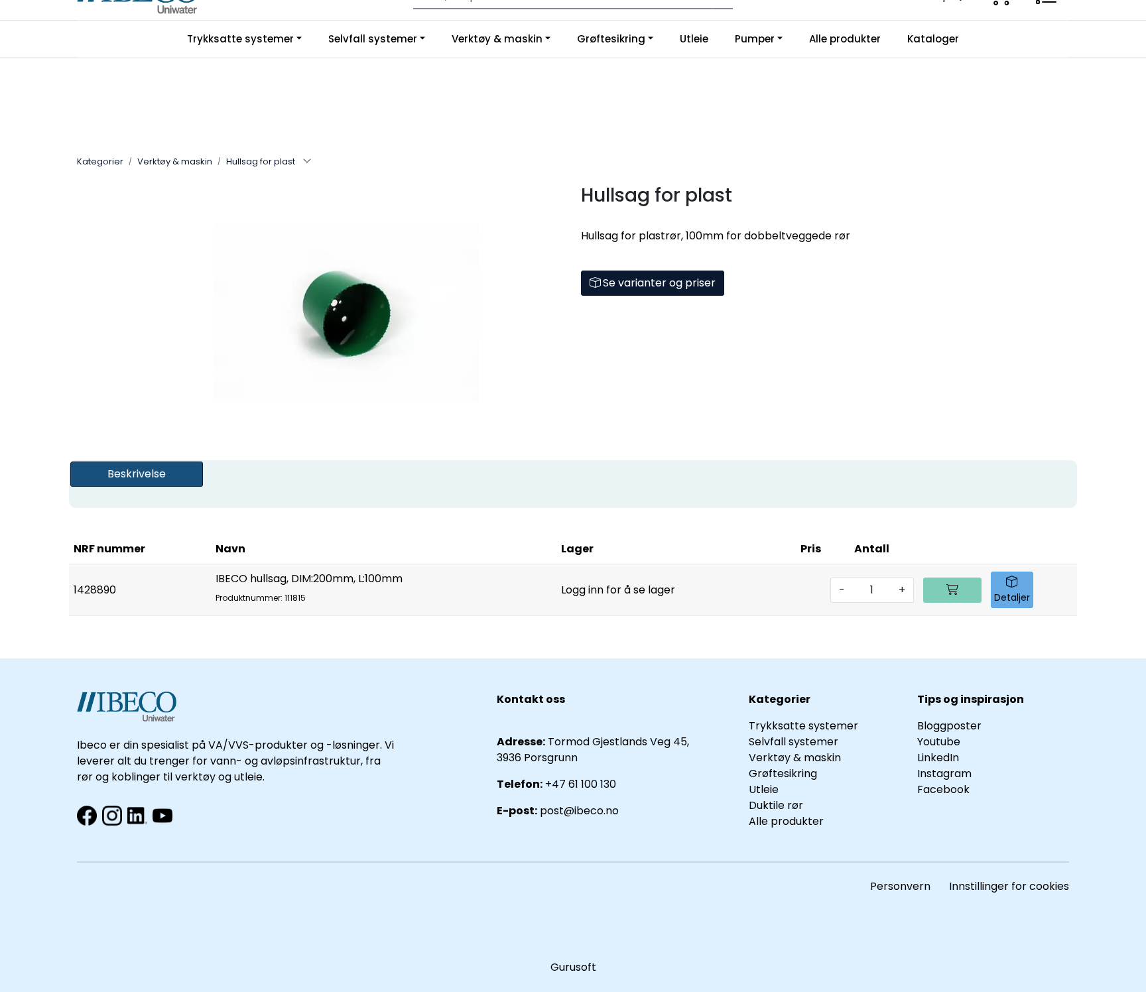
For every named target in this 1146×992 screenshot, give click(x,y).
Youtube (940, 741)
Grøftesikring (611, 39)
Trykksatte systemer (240, 39)
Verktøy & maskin (497, 39)
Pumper (755, 39)
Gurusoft (573, 967)
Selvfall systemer (372, 39)
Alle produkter (845, 39)
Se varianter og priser (658, 282)
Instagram (944, 773)
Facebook (943, 789)
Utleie (694, 39)
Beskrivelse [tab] (136, 473)
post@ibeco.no (579, 810)
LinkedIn (938, 757)
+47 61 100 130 (580, 784)
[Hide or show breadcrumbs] (307, 161)
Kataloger (933, 39)
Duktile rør (776, 805)
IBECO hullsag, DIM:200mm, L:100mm (309, 587)
